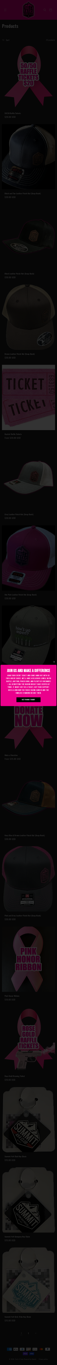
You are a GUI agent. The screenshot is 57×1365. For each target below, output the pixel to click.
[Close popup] (54, 662)
